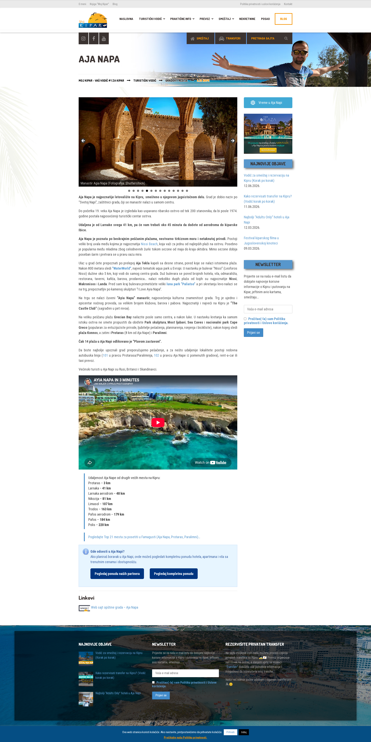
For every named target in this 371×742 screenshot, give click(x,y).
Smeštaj (225, 19)
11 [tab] (174, 191)
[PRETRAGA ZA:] (269, 38)
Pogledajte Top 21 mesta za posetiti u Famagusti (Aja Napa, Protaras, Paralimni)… (144, 537)
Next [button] (232, 141)
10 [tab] (169, 191)
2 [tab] (134, 191)
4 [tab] (142, 191)
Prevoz (205, 19)
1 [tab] (129, 191)
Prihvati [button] (230, 732)
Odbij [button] (244, 732)
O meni (82, 4)
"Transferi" (231, 667)
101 (105, 355)
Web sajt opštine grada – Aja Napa (114, 607)
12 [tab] (178, 191)
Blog (115, 4)
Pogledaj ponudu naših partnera (117, 574)
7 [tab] (156, 191)
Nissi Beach (149, 244)
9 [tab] (165, 191)
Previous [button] (83, 141)
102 (156, 355)
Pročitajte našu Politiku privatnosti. (185, 737)
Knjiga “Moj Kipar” (99, 4)
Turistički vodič (150, 19)
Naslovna (126, 19)
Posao (265, 19)
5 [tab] (147, 191)
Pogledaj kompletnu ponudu (173, 574)
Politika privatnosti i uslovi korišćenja (260, 4)
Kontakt (288, 4)
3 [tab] (138, 191)
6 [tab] (151, 191)
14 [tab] (187, 191)
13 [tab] (182, 191)
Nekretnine (247, 19)
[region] (158, 142)
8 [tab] (160, 191)
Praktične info (180, 19)
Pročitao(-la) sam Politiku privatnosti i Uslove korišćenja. (266, 321)
